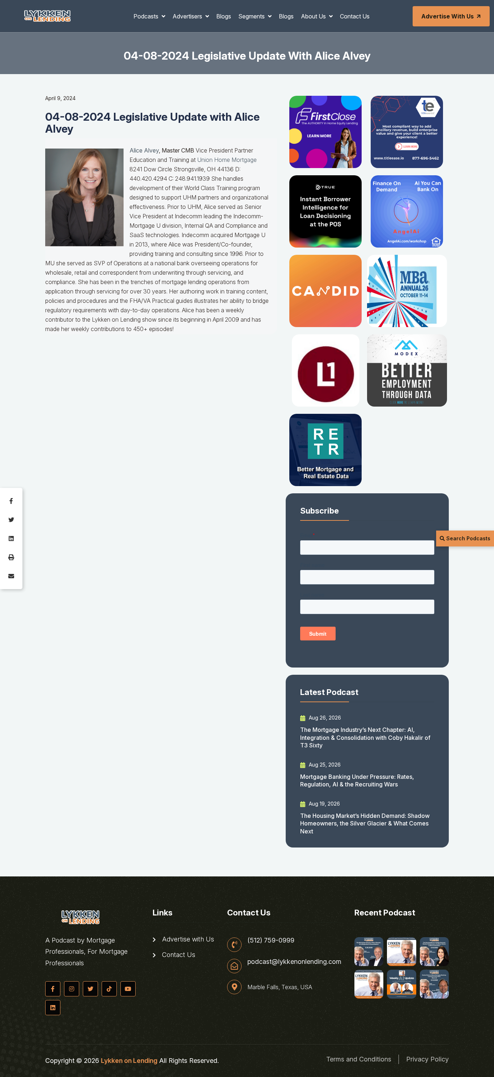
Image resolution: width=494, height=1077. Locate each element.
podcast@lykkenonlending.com (294, 961)
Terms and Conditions (358, 1059)
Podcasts (146, 16)
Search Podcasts (467, 538)
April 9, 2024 (60, 98)
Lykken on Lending (129, 1060)
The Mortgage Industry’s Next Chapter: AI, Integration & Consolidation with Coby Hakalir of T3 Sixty (365, 737)
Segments (252, 16)
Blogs (223, 16)
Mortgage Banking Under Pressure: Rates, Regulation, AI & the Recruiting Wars (357, 780)
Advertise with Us (447, 16)
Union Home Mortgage (227, 159)
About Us (314, 16)
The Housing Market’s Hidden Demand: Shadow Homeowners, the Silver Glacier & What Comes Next (365, 823)
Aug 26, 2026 (324, 718)
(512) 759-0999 (270, 940)
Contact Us (355, 16)
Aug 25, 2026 (324, 764)
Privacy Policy (427, 1059)
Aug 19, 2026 (323, 804)
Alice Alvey (144, 150)
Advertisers (188, 16)
